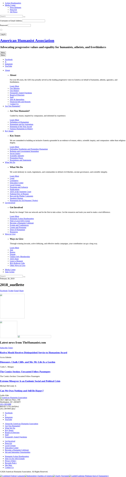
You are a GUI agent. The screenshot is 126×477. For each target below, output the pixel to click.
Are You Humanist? (12, 106)
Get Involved (10, 203)
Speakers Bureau (16, 198)
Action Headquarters (13, 3)
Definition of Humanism (19, 122)
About (7, 70)
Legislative (14, 181)
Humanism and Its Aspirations (21, 124)
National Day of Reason (19, 194)
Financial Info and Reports (20, 102)
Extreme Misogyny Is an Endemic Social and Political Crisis (30, 381)
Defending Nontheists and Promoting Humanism (29, 149)
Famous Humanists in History (21, 129)
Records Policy (11, 463)
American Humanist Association (27, 40)
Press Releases (15, 7)
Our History (14, 91)
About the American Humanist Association (21, 424)
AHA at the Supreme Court (20, 192)
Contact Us (14, 104)
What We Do (10, 162)
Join (11, 250)
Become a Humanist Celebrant (22, 223)
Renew (12, 252)
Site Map (8, 465)
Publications (14, 189)
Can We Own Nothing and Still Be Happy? (22, 390)
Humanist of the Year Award (21, 126)
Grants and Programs (18, 227)
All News (13, 12)
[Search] (24, 16)
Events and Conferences (19, 225)
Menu (3, 53)
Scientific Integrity (17, 156)
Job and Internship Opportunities (17, 452)
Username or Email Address (11, 21)
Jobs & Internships (17, 99)
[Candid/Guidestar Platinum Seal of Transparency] (89, 476)
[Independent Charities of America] (39, 476)
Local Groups (15, 185)
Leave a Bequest (16, 261)
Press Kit (13, 10)
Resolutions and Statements (20, 160)
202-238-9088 (5, 404)
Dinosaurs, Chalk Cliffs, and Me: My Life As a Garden (27, 362)
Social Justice (15, 153)
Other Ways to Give (17, 265)
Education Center (16, 183)
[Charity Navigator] (61, 476)
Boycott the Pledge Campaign (21, 196)
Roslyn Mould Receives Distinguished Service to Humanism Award (33, 352)
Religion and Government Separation (24, 151)
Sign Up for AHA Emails (15, 459)
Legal (12, 178)
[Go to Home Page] (13, 398)
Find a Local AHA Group (20, 221)
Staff (12, 97)
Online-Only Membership (20, 257)
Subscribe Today (6, 348)
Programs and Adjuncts (19, 187)
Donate (13, 254)
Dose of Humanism (17, 230)
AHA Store (14, 259)
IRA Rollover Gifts (17, 263)
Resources (14, 232)
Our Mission (15, 88)
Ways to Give (10, 234)
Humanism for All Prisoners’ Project (24, 200)
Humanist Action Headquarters (22, 219)
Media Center (10, 5)
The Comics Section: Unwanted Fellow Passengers (25, 371)
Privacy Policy (10, 461)
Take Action (9, 272)
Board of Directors (17, 95)
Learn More (14, 86)
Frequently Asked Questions (21, 93)
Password (4, 25)
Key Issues (9, 131)
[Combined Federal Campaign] (12, 476)
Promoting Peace (16, 158)
